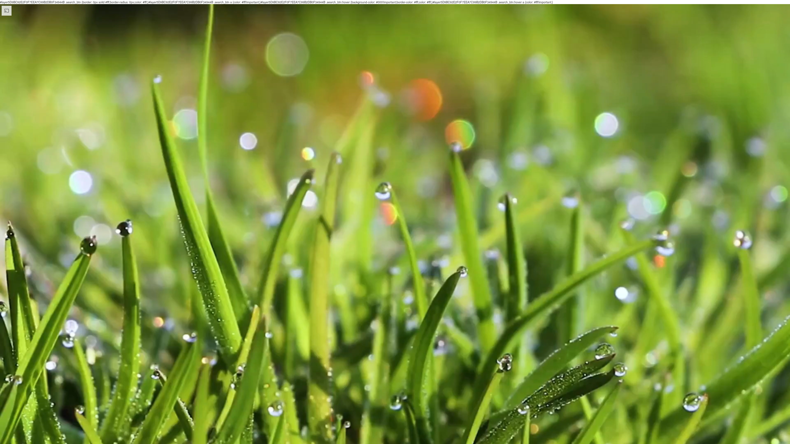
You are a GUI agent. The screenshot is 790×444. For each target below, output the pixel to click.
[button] (5, 226)
